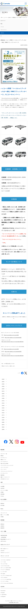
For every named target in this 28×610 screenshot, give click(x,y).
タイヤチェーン (4, 457)
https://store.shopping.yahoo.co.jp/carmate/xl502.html (12, 341)
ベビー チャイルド (4, 467)
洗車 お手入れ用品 (4, 463)
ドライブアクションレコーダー (7, 465)
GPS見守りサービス (5, 479)
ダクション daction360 (6, 567)
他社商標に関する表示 (14, 602)
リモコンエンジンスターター (6, 471)
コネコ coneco (4, 577)
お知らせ (9, 17)
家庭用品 (2, 475)
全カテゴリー (3, 20)
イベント (2, 26)
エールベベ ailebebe (5, 569)
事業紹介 (2, 503)
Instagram (3, 596)
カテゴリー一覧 (4, 453)
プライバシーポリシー (18, 600)
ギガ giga (3, 573)
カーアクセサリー (4, 461)
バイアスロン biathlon (5, 559)
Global (2, 496)
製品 (1, 23)
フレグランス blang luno (6, 575)
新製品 (2, 455)
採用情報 (2, 494)
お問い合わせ (3, 541)
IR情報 (2, 492)
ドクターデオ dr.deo (5, 565)
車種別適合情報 (4, 535)
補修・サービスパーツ (5, 477)
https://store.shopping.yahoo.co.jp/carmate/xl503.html (12, 355)
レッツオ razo (4, 571)
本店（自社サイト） (5, 548)
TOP (1, 17)
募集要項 (2, 528)
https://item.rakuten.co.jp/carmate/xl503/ (13, 351)
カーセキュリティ (4, 473)
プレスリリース (3, 29)
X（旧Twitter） (4, 594)
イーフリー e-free (4, 581)
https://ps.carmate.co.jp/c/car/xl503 (11, 349)
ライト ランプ (3, 469)
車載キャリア (3, 459)
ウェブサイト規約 (9, 600)
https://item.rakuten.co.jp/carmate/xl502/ (13, 337)
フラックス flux (4, 563)
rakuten (2, 550)
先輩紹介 (2, 526)
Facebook (3, 590)
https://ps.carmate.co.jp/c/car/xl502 (11, 335)
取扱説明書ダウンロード (6, 539)
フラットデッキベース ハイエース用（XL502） (10, 98)
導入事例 (2, 505)
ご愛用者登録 (3, 537)
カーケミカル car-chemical (7, 583)
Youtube (3, 592)
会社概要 (2, 486)
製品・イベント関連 (5, 514)
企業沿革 (2, 488)
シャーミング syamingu (6, 579)
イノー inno (3, 561)
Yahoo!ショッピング (5, 552)
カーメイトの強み (4, 490)
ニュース (5, 17)
